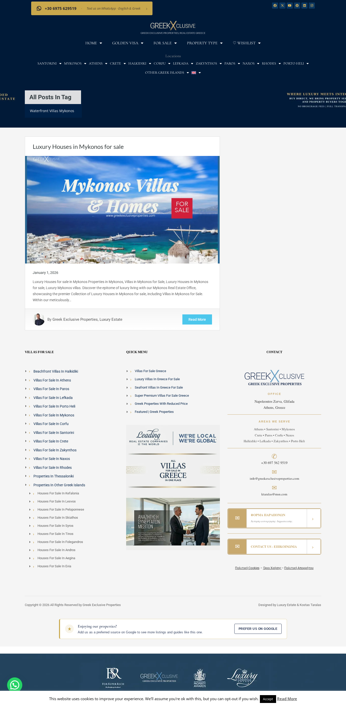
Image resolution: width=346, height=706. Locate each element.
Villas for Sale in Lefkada (53, 398)
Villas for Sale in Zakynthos (54, 450)
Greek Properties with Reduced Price (161, 404)
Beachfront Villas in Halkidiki (55, 371)
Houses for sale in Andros (56, 550)
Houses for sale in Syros (55, 526)
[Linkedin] (304, 6)
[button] (14, 685)
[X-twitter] (282, 6)
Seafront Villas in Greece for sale (159, 387)
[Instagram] (312, 6)
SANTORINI (47, 63)
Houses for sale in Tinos (55, 534)
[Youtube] (290, 6)
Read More (197, 319)
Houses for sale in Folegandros (60, 542)
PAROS (229, 63)
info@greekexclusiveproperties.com (274, 478)
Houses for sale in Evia (54, 566)
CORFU (160, 63)
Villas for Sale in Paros (51, 389)
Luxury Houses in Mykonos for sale (78, 146)
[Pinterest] (297, 6)
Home (91, 43)
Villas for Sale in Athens (52, 380)
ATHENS (96, 63)
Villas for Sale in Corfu (51, 424)
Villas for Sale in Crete (50, 441)
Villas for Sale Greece (150, 371)
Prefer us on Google (258, 629)
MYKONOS (73, 63)
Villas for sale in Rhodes (52, 468)
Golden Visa (125, 43)
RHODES (269, 63)
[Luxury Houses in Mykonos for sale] (122, 209)
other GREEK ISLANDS (164, 72)
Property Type (202, 43)
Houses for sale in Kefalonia (58, 493)
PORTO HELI (293, 63)
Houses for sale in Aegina (56, 558)
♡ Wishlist (244, 43)
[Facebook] (275, 6)
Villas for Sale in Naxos (51, 459)
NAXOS (249, 63)
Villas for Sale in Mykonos (53, 415)
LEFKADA (180, 63)
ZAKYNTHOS (206, 63)
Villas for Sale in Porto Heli (54, 406)
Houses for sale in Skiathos (57, 517)
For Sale (162, 43)
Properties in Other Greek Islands (59, 485)
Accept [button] (268, 699)
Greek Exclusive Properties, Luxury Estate (87, 319)
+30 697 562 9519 (274, 462)
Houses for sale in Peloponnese (60, 509)
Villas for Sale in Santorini (53, 433)
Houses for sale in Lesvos (56, 501)
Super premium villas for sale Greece (162, 395)
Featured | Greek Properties (154, 412)
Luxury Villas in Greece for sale (157, 379)
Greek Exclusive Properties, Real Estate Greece (173, 32)
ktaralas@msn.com (274, 494)
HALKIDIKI (137, 63)
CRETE (115, 63)
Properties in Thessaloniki (53, 476)
